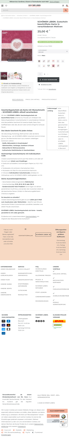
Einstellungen (6, 435)
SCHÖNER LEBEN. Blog (43, 234)
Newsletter (22, 295)
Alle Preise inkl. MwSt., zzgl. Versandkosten (49, 396)
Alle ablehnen (57, 416)
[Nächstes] (32, 45)
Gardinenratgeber (43, 296)
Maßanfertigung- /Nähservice (25, 274)
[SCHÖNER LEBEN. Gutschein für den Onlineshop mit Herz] (4, 76)
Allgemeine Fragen (43, 275)
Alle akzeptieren (57, 411)
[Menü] (66, 415)
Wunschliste (46, 84)
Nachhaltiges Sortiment (58, 281)
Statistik (19, 430)
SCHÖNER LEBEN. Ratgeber (42, 287)
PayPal (28, 432)
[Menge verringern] (47, 74)
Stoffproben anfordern (23, 285)
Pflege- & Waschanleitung (42, 280)
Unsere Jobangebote (6, 294)
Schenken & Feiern (22, 15)
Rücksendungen (42, 301)
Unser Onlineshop (8, 269)
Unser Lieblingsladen (7, 274)
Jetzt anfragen (54, 1)
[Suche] (65, 10)
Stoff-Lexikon (41, 292)
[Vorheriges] (1, 45)
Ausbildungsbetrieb (61, 296)
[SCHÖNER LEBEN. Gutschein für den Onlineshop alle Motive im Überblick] (11, 76)
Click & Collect (24, 269)
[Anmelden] (63, 5)
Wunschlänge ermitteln (41, 270)
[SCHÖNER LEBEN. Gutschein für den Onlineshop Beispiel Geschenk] (18, 76)
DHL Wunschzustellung (12, 432)
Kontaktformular (26, 235)
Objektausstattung (25, 280)
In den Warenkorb (49, 79)
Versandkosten (52, 89)
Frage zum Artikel (32, 99)
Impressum (22, 426)
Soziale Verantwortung (59, 303)
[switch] (63, 425)
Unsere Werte (6, 288)
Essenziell (7, 430)
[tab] (17, 99)
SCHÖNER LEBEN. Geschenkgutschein (40, 15)
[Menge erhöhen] (44, 74)
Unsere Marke (6, 284)
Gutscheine (22, 290)
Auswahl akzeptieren (57, 420)
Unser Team (5, 280)
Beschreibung (17, 99)
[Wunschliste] (6, 5)
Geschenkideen (31, 216)
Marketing (30, 430)
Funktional (38, 432)
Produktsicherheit (49, 99)
